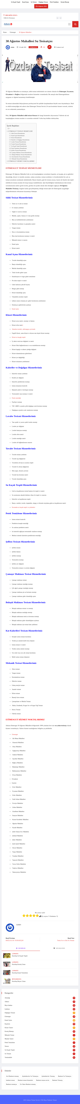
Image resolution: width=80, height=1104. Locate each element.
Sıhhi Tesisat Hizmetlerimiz (18, 133)
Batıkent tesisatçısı (11, 1084)
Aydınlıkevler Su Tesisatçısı (30, 1076)
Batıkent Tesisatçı (57, 1080)
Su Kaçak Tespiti (15, 2)
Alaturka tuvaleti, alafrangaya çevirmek (23, 329)
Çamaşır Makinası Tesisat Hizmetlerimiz (22, 152)
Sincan (7, 1046)
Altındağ (7, 998)
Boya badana (16, 979)
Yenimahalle (8, 1057)
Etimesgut (13, 32)
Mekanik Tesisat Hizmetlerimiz (19, 159)
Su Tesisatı (34, 2)
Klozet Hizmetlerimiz (16, 137)
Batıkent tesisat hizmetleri (25, 1080)
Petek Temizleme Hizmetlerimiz (19, 148)
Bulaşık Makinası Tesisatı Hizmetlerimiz (22, 154)
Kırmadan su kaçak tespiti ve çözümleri (23, 507)
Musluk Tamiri (9, 1039)
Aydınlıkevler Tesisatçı (48, 1076)
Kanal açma (15, 309)
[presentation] (57, 18)
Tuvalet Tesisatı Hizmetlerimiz (18, 144)
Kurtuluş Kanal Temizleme (20, 973)
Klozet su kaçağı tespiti (19, 337)
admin (12, 47)
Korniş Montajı (65, 2)
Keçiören (7, 1024)
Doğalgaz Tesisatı (43, 2)
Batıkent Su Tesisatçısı (64, 1076)
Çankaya (15, 953)
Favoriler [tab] (21, 948)
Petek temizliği (16, 398)
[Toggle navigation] (69, 24)
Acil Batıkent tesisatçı (12, 1076)
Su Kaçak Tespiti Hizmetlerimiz (19, 146)
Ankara (7, 1001)
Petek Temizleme (54, 2)
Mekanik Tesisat (9, 1035)
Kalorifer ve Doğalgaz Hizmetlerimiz (20, 140)
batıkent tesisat (10, 1080)
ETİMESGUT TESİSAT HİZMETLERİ (20, 131)
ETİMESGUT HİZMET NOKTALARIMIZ (21, 161)
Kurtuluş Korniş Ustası (18, 964)
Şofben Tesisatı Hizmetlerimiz (18, 150)
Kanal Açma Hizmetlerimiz (17, 135)
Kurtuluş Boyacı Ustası (19, 981)
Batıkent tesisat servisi (42, 1080)
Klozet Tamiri (9, 1027)
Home (5, 32)
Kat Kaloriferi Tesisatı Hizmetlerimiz (21, 157)
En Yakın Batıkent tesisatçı (28, 1084)
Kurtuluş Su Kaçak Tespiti (20, 956)
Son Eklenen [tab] (60, 948)
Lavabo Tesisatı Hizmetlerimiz (18, 142)
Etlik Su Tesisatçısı (9, 18)
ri (22, 325)
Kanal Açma (25, 2)
